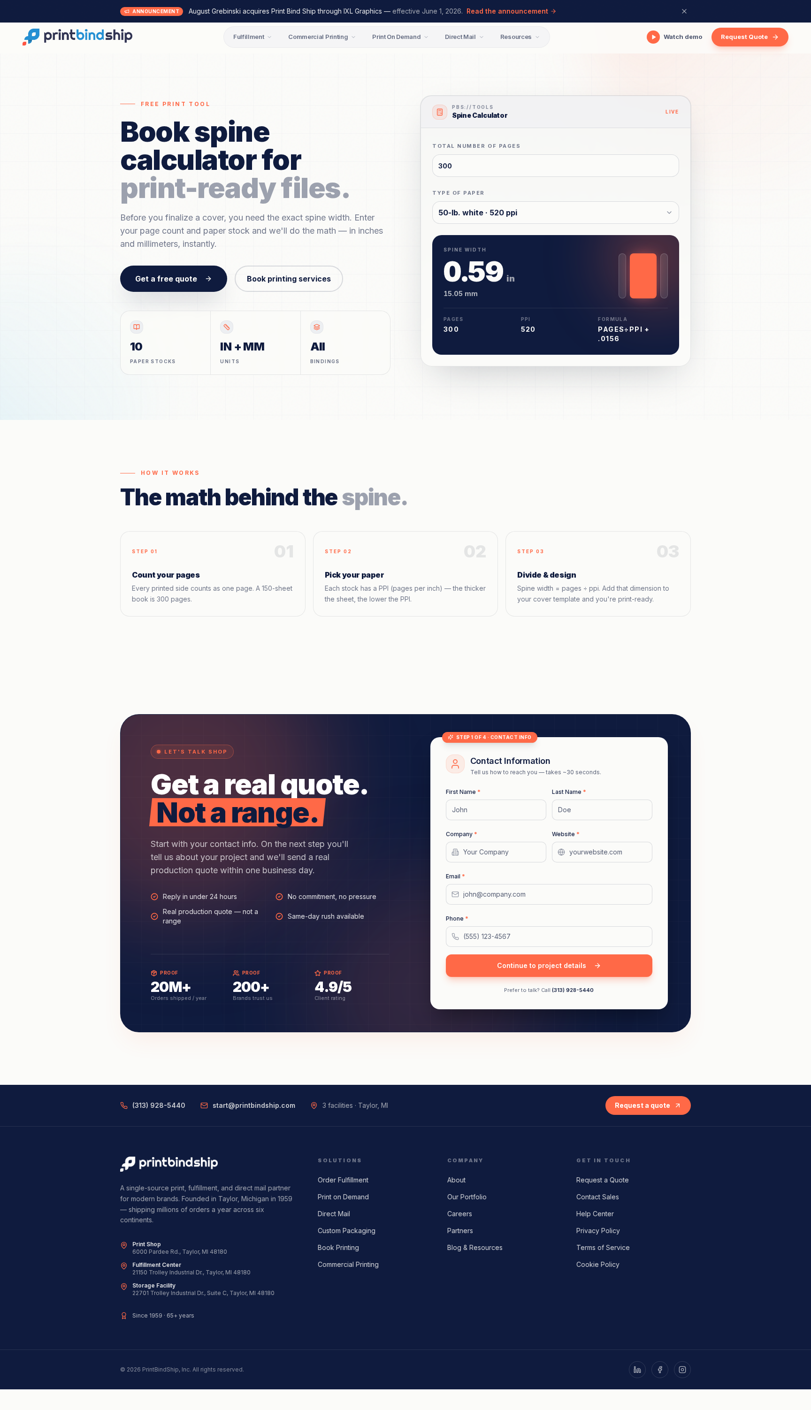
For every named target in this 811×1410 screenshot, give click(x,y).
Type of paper (458, 193)
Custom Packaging (346, 1231)
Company (461, 834)
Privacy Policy (598, 1231)
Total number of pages (476, 146)
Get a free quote (166, 278)
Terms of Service (603, 1247)
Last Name (569, 791)
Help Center (595, 1214)
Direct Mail (460, 36)
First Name (463, 791)
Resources (516, 36)
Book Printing (338, 1247)
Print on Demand (343, 1197)
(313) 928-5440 (573, 990)
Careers (459, 1214)
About (456, 1180)
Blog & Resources (475, 1247)
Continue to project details (541, 965)
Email (455, 876)
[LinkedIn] (637, 1369)
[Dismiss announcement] (684, 11)
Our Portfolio (467, 1197)
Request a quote (642, 1105)
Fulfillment (248, 36)
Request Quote (744, 36)
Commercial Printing (318, 36)
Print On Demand (396, 36)
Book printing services (289, 278)
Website (566, 834)
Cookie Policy (598, 1264)
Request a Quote (602, 1180)
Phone (457, 918)
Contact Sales (597, 1197)
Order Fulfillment (343, 1180)
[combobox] (555, 212)
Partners (460, 1231)
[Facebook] (659, 1369)
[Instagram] (682, 1369)
